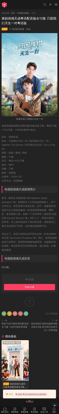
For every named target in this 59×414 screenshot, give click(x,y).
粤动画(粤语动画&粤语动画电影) (31, 394)
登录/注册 (29, 287)
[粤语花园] (4, 4)
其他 (28, 29)
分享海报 (52, 313)
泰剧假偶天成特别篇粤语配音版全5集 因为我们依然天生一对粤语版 (44, 326)
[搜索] (44, 4)
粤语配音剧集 (18, 29)
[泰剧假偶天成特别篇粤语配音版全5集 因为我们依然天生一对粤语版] (15, 360)
